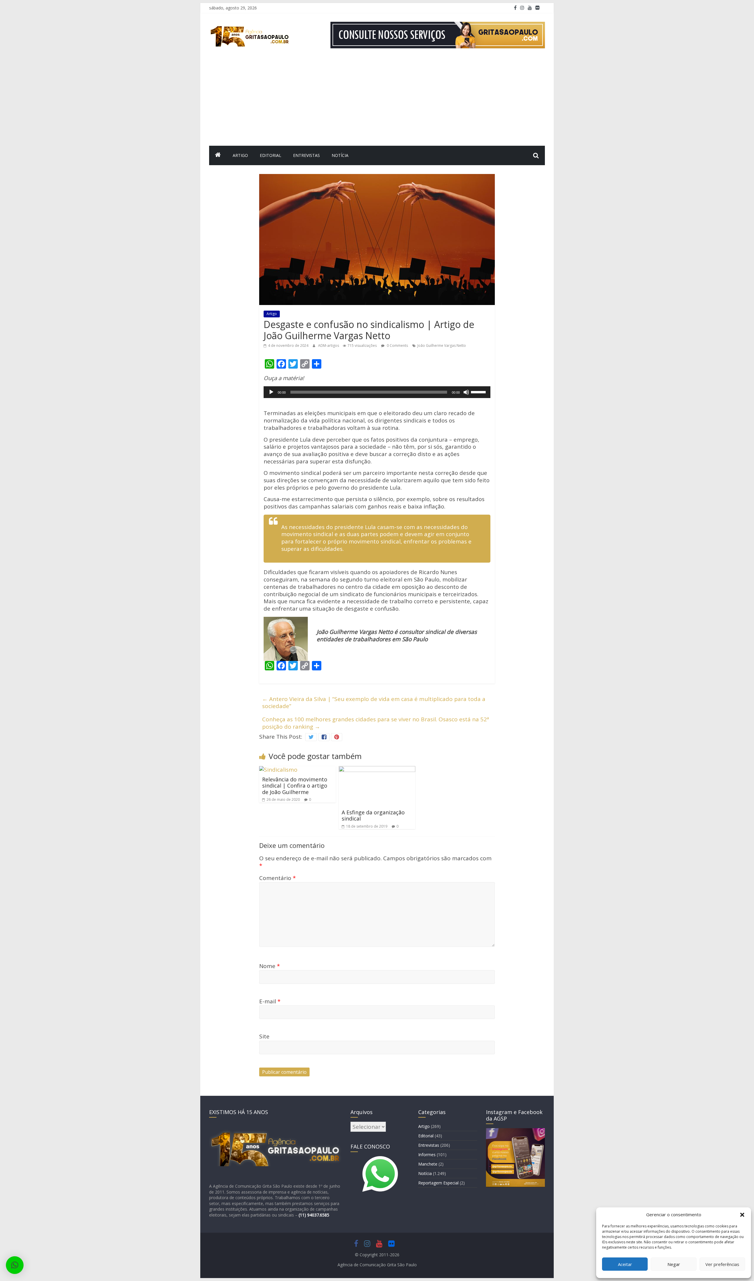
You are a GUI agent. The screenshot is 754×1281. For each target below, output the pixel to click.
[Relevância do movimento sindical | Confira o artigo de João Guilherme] (278, 769)
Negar (673, 1264)
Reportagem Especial (438, 1183)
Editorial (270, 155)
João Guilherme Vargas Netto (441, 345)
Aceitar (625, 1264)
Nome (269, 966)
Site (264, 1036)
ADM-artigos (329, 345)
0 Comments (397, 345)
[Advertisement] (377, 101)
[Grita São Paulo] (218, 155)
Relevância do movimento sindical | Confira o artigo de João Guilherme (294, 786)
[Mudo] (466, 392)
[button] (742, 1215)
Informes (427, 1154)
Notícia (340, 155)
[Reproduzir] (271, 392)
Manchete (427, 1164)
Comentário (277, 878)
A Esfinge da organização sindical (373, 815)
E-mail (269, 1001)
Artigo (240, 155)
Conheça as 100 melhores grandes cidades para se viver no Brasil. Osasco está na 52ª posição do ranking (375, 722)
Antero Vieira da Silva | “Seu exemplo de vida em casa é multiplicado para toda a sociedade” (373, 702)
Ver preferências (722, 1264)
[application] (377, 392)
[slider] (479, 391)
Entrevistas (306, 155)
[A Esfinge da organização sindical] (377, 769)
